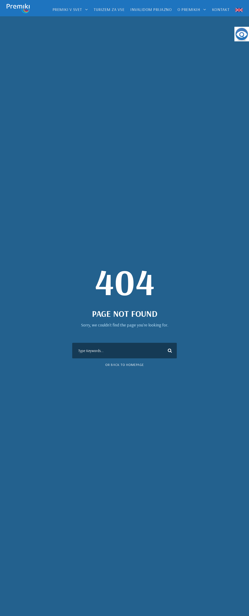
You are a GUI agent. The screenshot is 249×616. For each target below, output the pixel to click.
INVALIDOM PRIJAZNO (151, 9)
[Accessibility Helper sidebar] (241, 34)
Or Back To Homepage (124, 364)
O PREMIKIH (189, 9)
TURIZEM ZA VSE (109, 9)
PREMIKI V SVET (67, 9)
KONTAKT (221, 9)
